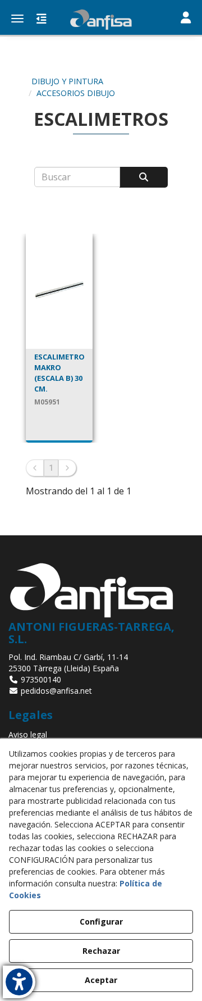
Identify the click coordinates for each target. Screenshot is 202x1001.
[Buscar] (144, 177)
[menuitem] (101, 734)
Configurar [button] (101, 921)
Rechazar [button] (101, 950)
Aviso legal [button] (27, 734)
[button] (101, 19)
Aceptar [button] (101, 980)
